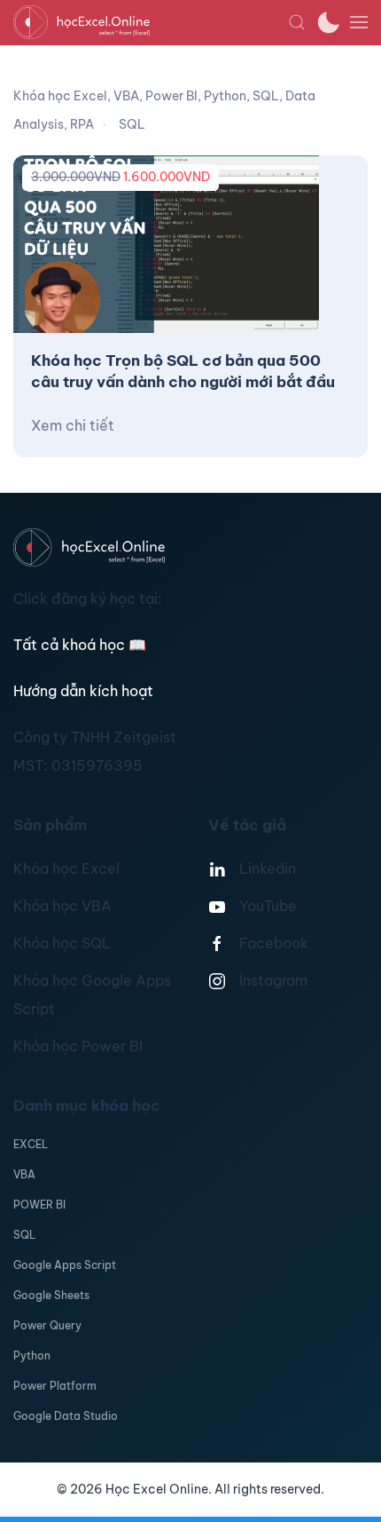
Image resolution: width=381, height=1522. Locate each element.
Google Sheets (51, 1295)
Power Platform (55, 1385)
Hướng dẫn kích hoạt (83, 691)
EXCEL (30, 1144)
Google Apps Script (64, 1265)
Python (32, 1355)
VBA (24, 1174)
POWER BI (39, 1204)
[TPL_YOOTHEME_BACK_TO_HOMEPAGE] (150, 22)
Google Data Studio (65, 1416)
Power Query (47, 1325)
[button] (297, 22)
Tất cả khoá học (79, 645)
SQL (24, 1234)
